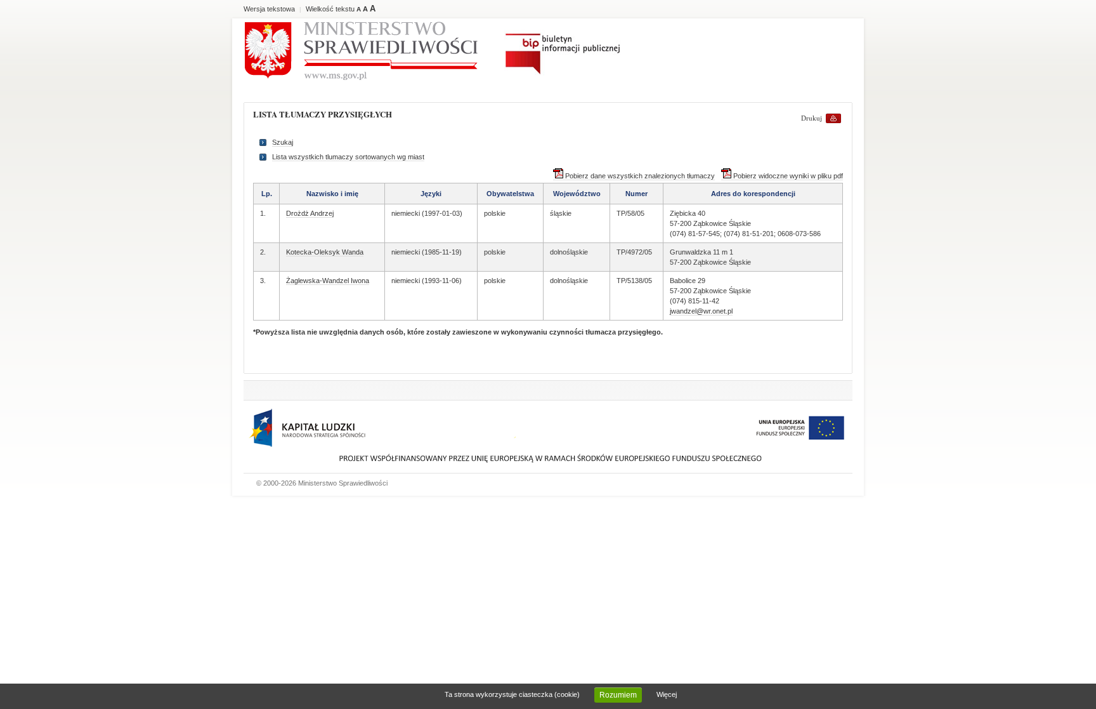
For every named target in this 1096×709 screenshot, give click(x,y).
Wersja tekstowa (269, 9)
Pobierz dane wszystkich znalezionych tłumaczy (639, 176)
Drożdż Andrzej (310, 213)
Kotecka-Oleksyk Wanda (324, 252)
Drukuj (811, 118)
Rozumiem (618, 695)
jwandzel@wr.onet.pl (701, 311)
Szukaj (282, 142)
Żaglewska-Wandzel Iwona (327, 280)
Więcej (666, 694)
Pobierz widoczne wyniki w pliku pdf (787, 176)
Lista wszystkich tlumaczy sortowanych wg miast (348, 157)
